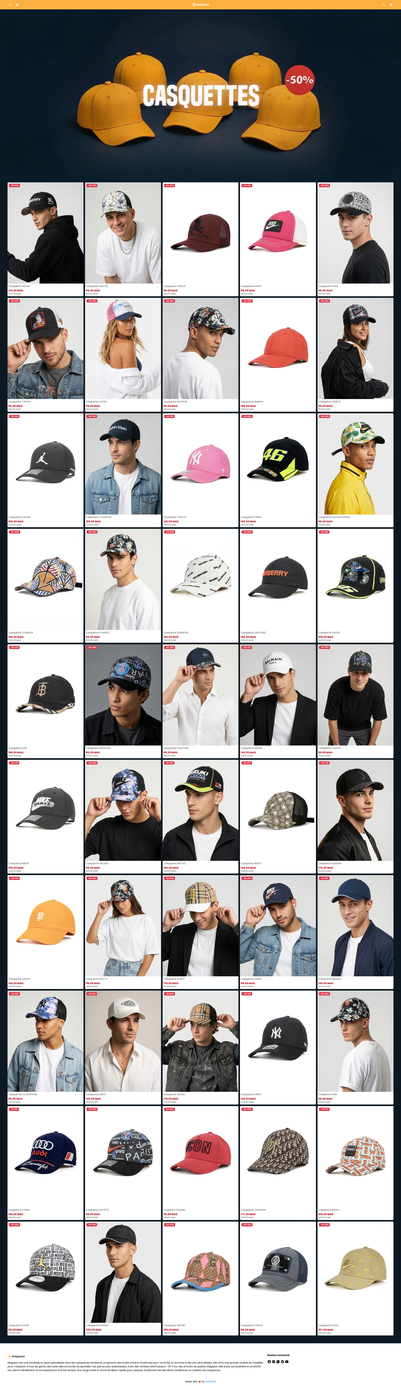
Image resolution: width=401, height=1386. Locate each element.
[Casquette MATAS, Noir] (201, 810)
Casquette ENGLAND (253, 632)
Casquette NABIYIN (329, 863)
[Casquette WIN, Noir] (355, 1041)
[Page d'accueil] (200, 4)
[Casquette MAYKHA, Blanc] (201, 348)
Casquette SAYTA (96, 979)
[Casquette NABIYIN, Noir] (355, 810)
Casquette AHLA (328, 286)
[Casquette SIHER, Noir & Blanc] (278, 1041)
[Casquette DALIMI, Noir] (45, 464)
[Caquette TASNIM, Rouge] (201, 1156)
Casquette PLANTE (329, 748)
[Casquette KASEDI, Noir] (123, 1272)
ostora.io (210, 1381)
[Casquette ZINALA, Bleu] (278, 1272)
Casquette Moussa (329, 979)
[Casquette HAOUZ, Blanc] (123, 233)
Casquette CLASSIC (97, 632)
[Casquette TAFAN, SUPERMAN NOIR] (45, 348)
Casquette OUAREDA (99, 517)
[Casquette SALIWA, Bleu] (123, 810)
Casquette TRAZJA (174, 517)
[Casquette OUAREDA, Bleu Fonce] (123, 464)
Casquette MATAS (174, 863)
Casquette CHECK (174, 286)
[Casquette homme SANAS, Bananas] (355, 464)
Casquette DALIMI (19, 517)
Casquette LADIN (96, 401)
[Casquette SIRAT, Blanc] (123, 1041)
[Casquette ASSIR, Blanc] (45, 1272)
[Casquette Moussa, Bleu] (355, 925)
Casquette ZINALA (252, 1325)
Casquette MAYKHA (175, 401)
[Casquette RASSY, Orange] (355, 1156)
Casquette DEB (17, 748)
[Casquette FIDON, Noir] (355, 579)
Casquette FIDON (329, 632)
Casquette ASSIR (18, 1325)
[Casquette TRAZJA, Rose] (201, 464)
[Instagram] (274, 1361)
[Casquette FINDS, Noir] (278, 464)
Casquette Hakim (251, 979)
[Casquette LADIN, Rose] (123, 348)
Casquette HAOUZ (97, 286)
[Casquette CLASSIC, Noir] (123, 579)
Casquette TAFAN (19, 401)
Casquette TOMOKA (20, 632)
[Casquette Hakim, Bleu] (278, 925)
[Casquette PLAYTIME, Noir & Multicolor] (201, 694)
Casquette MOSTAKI (98, 748)
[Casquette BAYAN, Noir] (45, 233)
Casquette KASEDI (97, 1325)
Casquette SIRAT (96, 1094)
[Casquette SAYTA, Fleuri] (123, 925)
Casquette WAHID (174, 1325)
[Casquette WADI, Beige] (278, 810)
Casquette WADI (251, 863)
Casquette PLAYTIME (176, 748)
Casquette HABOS (329, 401)
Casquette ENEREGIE (176, 632)
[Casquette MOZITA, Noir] (123, 1156)
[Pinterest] (283, 1361)
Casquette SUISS (328, 1325)
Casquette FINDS (251, 517)
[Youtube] (287, 1361)
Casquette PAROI (174, 979)
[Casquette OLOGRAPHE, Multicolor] (45, 1041)
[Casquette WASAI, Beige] (201, 1041)
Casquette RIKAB (18, 863)
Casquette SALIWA (97, 863)
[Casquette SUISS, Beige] (355, 1272)
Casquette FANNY (19, 1210)
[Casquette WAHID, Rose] (201, 1272)
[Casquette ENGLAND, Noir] (278, 579)
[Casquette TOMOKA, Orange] (45, 579)
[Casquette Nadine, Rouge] (278, 348)
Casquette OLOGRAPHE (22, 1094)
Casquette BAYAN (19, 286)
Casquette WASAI (174, 1094)
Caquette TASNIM (174, 1210)
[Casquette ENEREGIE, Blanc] (201, 579)
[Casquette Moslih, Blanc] (278, 694)
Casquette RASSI (251, 286)
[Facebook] (269, 1361)
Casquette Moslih (251, 748)
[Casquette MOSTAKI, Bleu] (123, 694)
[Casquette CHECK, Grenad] (201, 233)
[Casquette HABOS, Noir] (355, 348)
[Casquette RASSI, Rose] (278, 233)
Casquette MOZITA (97, 1210)
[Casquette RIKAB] (45, 810)
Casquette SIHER (251, 1094)
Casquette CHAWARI (253, 1210)
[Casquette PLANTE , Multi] (355, 694)
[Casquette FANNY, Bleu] (45, 1156)
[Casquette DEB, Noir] (45, 694)
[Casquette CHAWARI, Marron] (278, 1156)
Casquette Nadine (252, 401)
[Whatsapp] (278, 1361)
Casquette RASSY (328, 1210)
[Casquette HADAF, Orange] (45, 925)
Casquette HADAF (19, 979)
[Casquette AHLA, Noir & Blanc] (355, 233)
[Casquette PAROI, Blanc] (201, 925)
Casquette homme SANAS (334, 517)
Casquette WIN (327, 1094)
